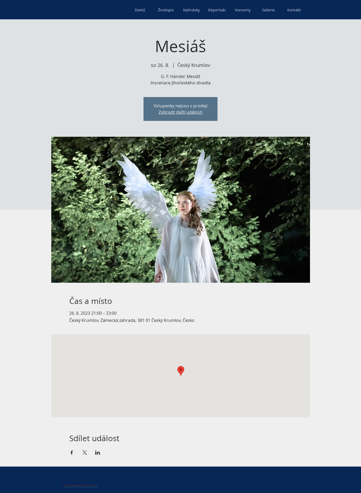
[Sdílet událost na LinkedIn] (97, 452)
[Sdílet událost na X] (84, 452)
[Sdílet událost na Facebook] (71, 452)
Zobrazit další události (180, 112)
